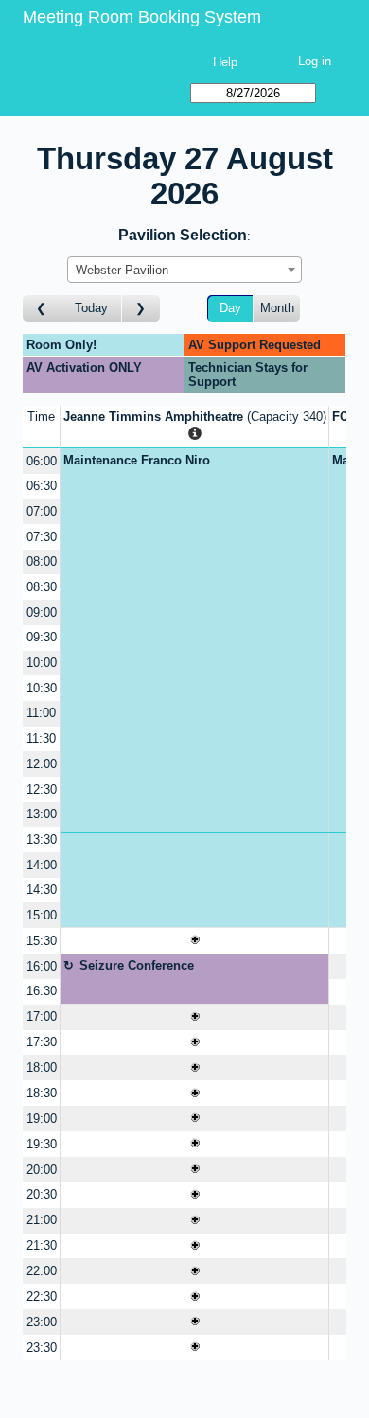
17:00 (41, 1016)
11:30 (41, 738)
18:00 (41, 1067)
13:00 (41, 814)
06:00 (41, 461)
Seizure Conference (136, 965)
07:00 (41, 511)
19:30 (41, 1144)
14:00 (41, 865)
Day (230, 308)
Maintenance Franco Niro (136, 460)
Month (277, 308)
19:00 (41, 1119)
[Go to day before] (42, 309)
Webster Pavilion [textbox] (122, 270)
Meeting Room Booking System (142, 17)
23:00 (41, 1322)
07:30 (41, 537)
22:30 (41, 1296)
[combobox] (184, 269)
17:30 (41, 1042)
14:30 (41, 890)
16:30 (41, 991)
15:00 (41, 915)
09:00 (41, 612)
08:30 (41, 587)
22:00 (41, 1271)
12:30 (41, 789)
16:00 (41, 966)
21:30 (41, 1245)
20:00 (41, 1170)
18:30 (41, 1093)
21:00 (41, 1220)
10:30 (41, 688)
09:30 (41, 637)
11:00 (41, 713)
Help (225, 62)
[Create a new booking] (194, 941)
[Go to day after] (141, 309)
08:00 (41, 561)
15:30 (41, 941)
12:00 (41, 764)
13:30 (41, 839)
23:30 (41, 1347)
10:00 (41, 663)
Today (91, 308)
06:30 (41, 486)
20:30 (41, 1194)
